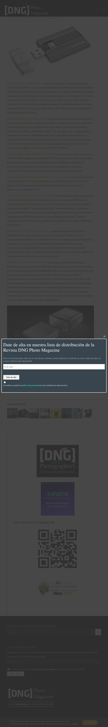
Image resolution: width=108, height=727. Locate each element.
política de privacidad (31, 385)
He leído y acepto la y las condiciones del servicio (35, 385)
